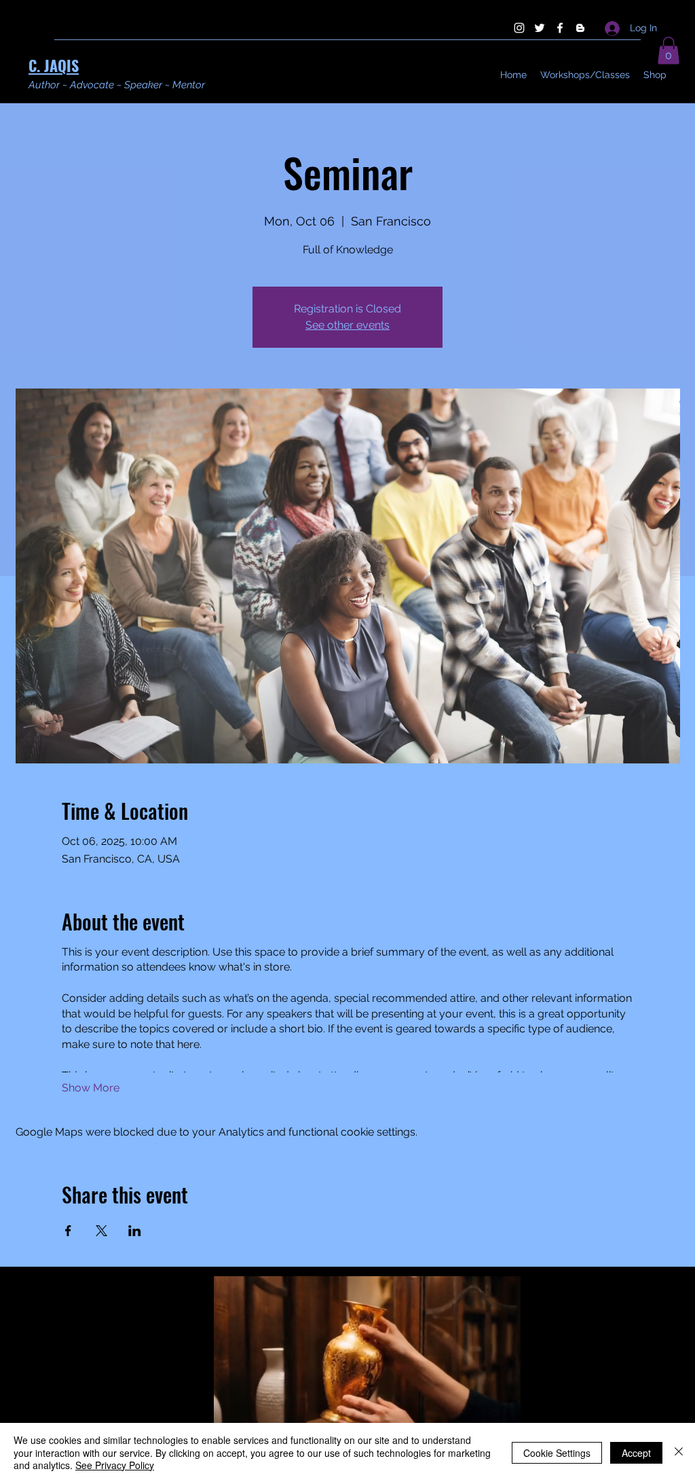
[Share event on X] (101, 1230)
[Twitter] (539, 28)
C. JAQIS (54, 65)
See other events (347, 325)
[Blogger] (580, 28)
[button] (668, 51)
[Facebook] (560, 28)
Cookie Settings (556, 1453)
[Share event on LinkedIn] (134, 1230)
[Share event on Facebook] (68, 1230)
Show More (90, 1087)
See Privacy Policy (114, 1465)
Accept (636, 1453)
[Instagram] (519, 28)
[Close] (679, 1452)
